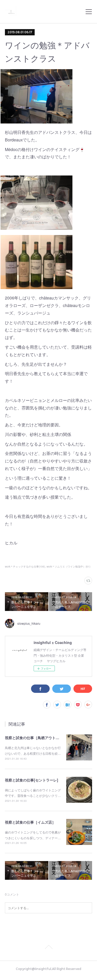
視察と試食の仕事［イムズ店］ (30, 822)
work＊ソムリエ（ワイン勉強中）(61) (68, 566)
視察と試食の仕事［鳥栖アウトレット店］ (39, 737)
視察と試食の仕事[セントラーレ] (31, 780)
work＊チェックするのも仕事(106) (25, 566)
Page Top (48, 948)
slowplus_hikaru (28, 623)
